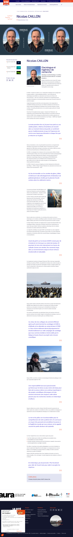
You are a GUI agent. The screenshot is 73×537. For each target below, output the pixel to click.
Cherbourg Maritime (42, 509)
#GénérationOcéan (31, 11)
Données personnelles (51, 533)
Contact (26, 522)
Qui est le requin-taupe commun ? (11, 67)
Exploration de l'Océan (23, 11)
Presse (26, 520)
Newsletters (27, 518)
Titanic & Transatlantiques (43, 515)
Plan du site (64, 533)
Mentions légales (43, 533)
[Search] (61, 4)
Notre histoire (28, 512)
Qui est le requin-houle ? (11, 72)
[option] (19, 495)
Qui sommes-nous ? (29, 509)
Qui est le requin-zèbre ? (11, 62)
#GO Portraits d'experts (38, 11)
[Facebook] (7, 80)
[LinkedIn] (10, 80)
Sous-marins (40, 513)
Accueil (18, 11)
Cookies (58, 533)
